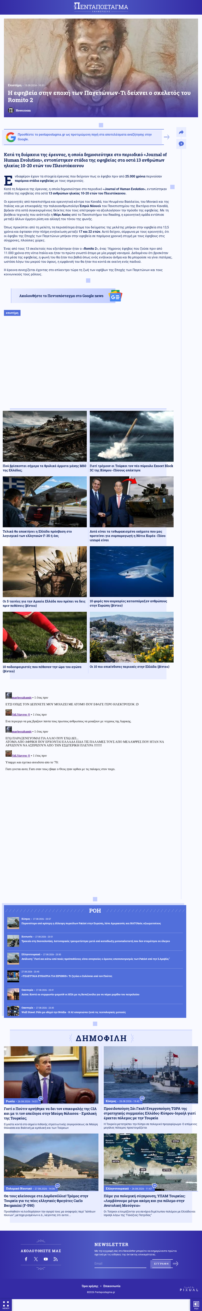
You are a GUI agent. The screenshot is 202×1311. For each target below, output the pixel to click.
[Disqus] (88, 740)
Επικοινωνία (111, 1286)
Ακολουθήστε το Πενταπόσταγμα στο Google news (61, 295)
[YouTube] (46, 1259)
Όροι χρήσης (90, 1286)
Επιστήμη (15, 85)
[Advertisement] (88, 366)
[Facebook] (26, 1259)
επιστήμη (12, 313)
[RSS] (56, 1259)
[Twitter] (36, 1259)
